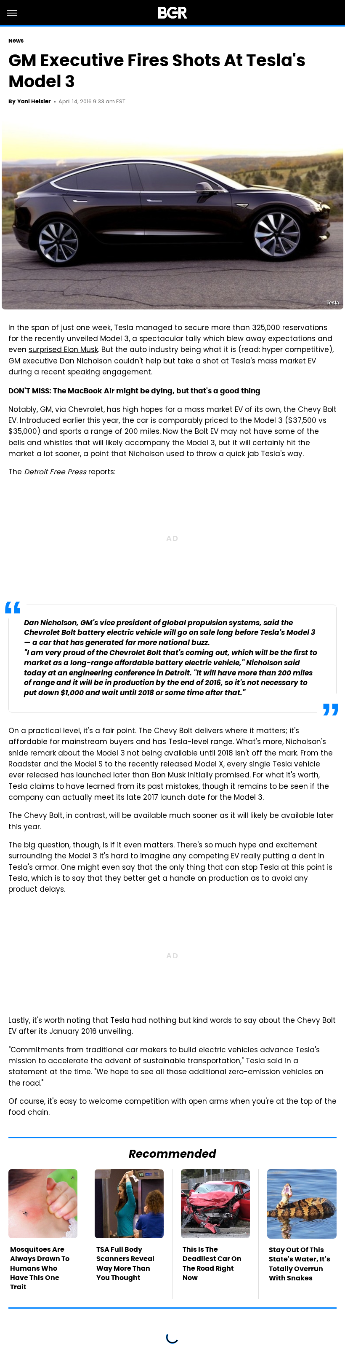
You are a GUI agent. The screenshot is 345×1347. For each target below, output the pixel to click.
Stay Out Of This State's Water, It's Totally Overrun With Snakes (299, 1263)
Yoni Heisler (34, 101)
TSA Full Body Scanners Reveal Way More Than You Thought (125, 1263)
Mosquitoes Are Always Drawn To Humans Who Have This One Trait (39, 1268)
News (16, 40)
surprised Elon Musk (63, 350)
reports (69, 473)
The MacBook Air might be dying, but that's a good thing (156, 390)
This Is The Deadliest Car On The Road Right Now (212, 1263)
